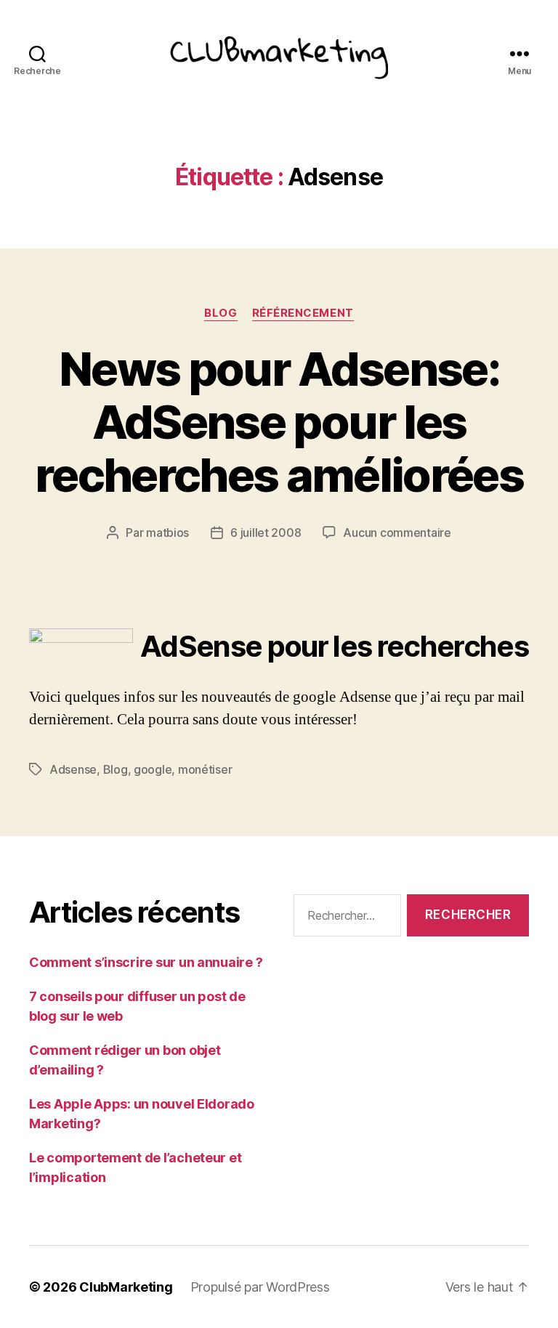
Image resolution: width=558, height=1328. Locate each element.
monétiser (205, 769)
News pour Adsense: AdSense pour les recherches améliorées (279, 422)
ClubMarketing (126, 1287)
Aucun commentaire (396, 532)
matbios (167, 532)
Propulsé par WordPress (260, 1287)
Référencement (303, 313)
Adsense (73, 769)
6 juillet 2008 (265, 532)
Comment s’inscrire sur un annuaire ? (145, 962)
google (152, 769)
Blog (220, 313)
